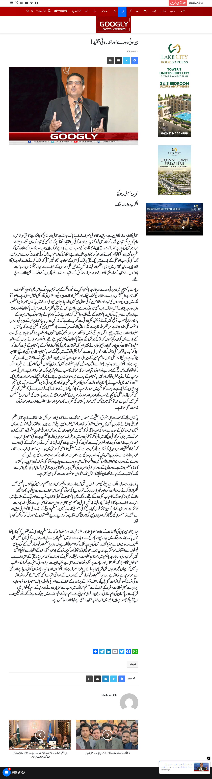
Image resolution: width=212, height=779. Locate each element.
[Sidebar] (11, 3)
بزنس (114, 11)
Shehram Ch (109, 695)
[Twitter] (31, 3)
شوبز (137, 11)
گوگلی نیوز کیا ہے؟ (76, 11)
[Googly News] (106, 24)
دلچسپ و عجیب (104, 11)
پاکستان (154, 11)
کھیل (130, 11)
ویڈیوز (94, 11)
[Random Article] (16, 3)
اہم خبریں (163, 11)
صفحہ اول (182, 11)
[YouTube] (26, 3)
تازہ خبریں (172, 11)
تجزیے (122, 11)
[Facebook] (36, 3)
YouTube (62, 11)
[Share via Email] (118, 60)
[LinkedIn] (105, 678)
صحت (86, 11)
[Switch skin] (32, 11)
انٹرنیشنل (145, 11)
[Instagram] (21, 3)
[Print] (110, 60)
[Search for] (27, 11)
